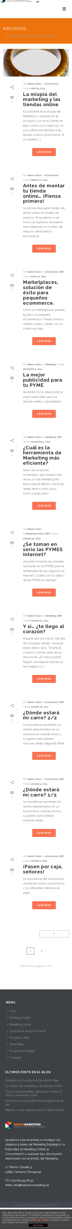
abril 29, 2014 (38, 88)
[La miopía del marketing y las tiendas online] (36, 63)
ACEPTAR (38, 1225)
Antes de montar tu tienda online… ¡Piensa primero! (44, 193)
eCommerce (51, 83)
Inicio (12, 1011)
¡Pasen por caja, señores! (43, 869)
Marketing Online (35, 533)
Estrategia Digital (20, 1017)
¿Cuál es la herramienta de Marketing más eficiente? (42, 455)
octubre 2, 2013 (39, 860)
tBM (61, 271)
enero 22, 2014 (38, 276)
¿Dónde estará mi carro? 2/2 (41, 715)
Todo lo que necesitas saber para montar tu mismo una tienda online (33, 1093)
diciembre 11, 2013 (32, 369)
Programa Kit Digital (22, 1051)
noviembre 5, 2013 (40, 441)
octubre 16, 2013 (39, 706)
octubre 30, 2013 (31, 538)
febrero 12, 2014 (39, 179)
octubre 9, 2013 (39, 783)
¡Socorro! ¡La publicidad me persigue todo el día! (34, 1102)
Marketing (50, 364)
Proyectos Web (19, 1037)
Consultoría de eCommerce (27, 1031)
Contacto (15, 1057)
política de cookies (39, 1220)
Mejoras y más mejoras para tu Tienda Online (34, 1110)
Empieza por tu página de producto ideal (32, 1080)
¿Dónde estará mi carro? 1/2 (41, 792)
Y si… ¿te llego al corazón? (43, 628)
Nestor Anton (34, 83)
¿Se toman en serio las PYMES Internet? (43, 549)
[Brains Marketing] (16, 9)
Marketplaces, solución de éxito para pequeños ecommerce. (40, 292)
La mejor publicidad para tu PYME (42, 380)
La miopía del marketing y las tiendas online (42, 99)
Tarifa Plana (16, 1044)
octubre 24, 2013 (39, 620)
